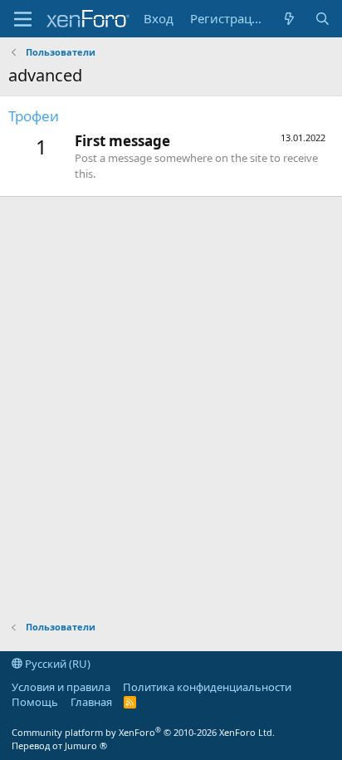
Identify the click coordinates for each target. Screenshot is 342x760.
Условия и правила (61, 686)
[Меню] (22, 19)
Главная (91, 701)
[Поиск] (322, 18)
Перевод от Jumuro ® (59, 745)
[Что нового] (289, 18)
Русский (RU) (56, 663)
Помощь (35, 701)
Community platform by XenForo (143, 732)
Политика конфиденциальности (207, 686)
